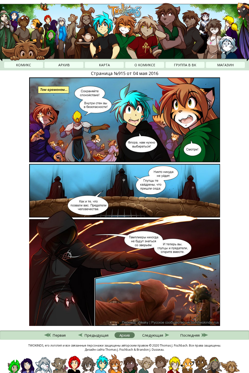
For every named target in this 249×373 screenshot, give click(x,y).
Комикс (23, 65)
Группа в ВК (185, 65)
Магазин (225, 65)
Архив (64, 65)
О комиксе (144, 65)
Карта (104, 65)
